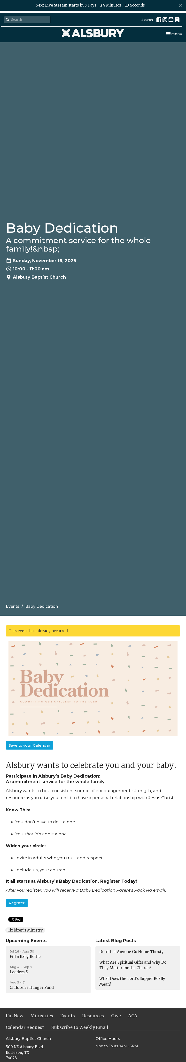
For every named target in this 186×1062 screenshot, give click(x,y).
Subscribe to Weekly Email (79, 1027)
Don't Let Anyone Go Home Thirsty (131, 951)
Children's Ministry (25, 930)
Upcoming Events (26, 940)
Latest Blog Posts (115, 940)
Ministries (42, 1016)
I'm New (14, 1016)
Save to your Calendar (29, 745)
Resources (93, 1016)
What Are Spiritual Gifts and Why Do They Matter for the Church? (132, 965)
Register (17, 903)
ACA (132, 1016)
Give (116, 1016)
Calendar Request (25, 1027)
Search (147, 20)
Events (12, 606)
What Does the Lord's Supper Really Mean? (132, 981)
